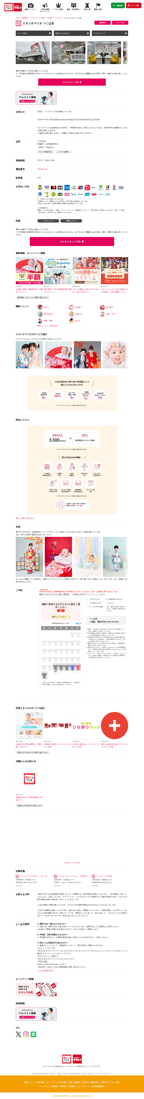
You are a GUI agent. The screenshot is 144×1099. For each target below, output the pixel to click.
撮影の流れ (95, 1082)
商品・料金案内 (74, 1082)
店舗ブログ (105, 1082)
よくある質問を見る (45, 970)
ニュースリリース (83, 1086)
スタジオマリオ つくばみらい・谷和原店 (72, 876)
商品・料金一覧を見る (25, 518)
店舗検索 (119, 5)
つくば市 (58, 18)
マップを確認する (45, 152)
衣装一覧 (86, 1082)
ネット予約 (135, 5)
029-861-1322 (42, 169)
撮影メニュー (29, 1082)
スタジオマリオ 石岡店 (104, 876)
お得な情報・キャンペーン (45, 1082)
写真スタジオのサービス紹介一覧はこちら (32, 752)
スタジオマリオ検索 (37, 18)
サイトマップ (44, 1086)
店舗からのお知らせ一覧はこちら (29, 805)
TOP (17, 18)
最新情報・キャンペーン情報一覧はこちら (32, 297)
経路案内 (102, 22)
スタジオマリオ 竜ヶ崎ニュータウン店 (33, 876)
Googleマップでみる (72, 863)
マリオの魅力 (62, 1082)
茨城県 (49, 18)
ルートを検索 (63, 152)
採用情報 (63, 1086)
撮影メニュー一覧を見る (47, 326)
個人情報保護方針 (98, 1086)
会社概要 (72, 1086)
